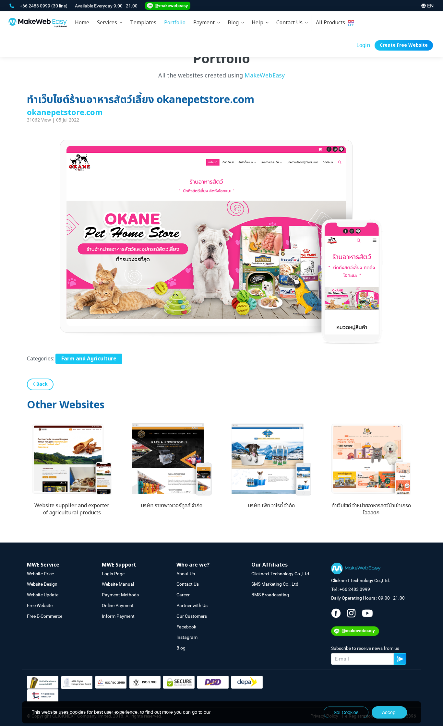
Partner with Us (192, 605)
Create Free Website (404, 45)
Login (363, 45)
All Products (332, 23)
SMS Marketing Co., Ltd (274, 584)
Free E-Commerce (44, 616)
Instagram (187, 637)
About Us (185, 573)
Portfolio (175, 23)
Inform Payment (118, 616)
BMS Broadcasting (270, 594)
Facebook (186, 626)
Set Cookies (346, 712)
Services (108, 23)
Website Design (42, 584)
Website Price (40, 573)
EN (430, 6)
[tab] (109, 22)
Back (41, 384)
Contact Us (290, 23)
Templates (143, 23)
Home (82, 23)
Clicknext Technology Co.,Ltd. (280, 573)
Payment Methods (120, 594)
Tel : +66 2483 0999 (350, 589)
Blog (234, 23)
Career (183, 594)
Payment (205, 23)
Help (259, 23)
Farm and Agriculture (88, 359)
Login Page (113, 573)
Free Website (40, 605)
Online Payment (118, 605)
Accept (389, 712)
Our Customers (191, 616)
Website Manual (118, 584)
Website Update (42, 594)
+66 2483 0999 (35, 5)
